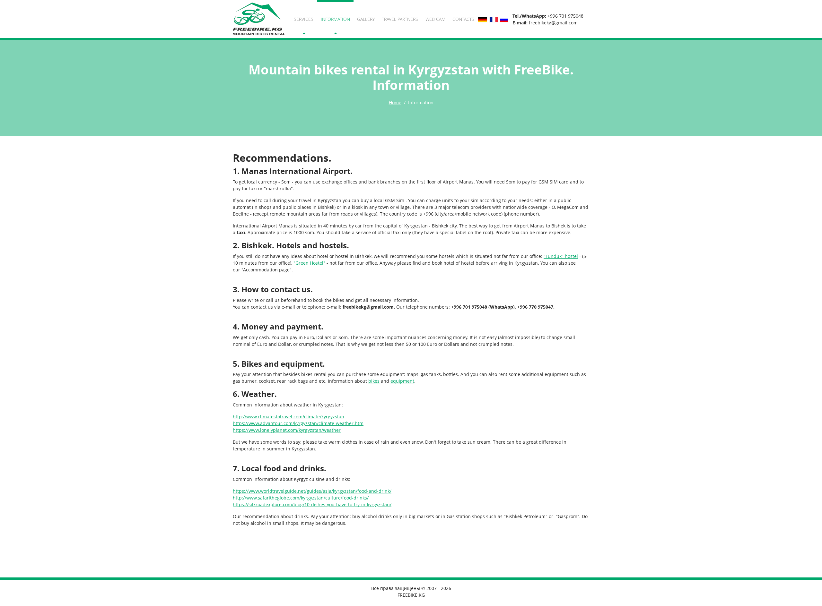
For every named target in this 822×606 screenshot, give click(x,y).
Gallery (366, 19)
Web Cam (435, 19)
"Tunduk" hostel (561, 256)
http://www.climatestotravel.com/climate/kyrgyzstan (288, 417)
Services (303, 19)
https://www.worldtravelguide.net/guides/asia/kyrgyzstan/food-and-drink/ (312, 491)
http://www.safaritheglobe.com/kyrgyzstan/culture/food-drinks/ (301, 498)
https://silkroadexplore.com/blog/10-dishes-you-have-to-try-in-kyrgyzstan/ (312, 504)
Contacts (463, 19)
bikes (374, 381)
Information (335, 19)
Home (395, 102)
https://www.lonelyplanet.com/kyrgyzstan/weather (287, 430)
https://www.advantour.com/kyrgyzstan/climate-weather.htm (298, 423)
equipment (402, 381)
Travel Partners (400, 19)
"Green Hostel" (310, 263)
